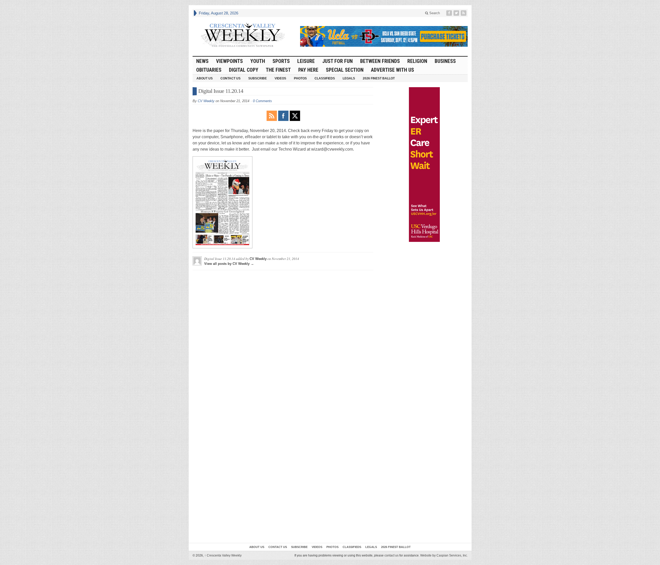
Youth (257, 61)
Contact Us (230, 78)
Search (434, 13)
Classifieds (325, 78)
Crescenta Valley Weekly (223, 555)
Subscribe (257, 78)
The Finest (278, 70)
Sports (281, 61)
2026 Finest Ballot (379, 78)
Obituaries (208, 70)
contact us (391, 555)
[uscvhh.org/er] (424, 164)
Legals (349, 78)
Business (445, 61)
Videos (280, 78)
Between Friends (380, 61)
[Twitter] (456, 13)
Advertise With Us (392, 70)
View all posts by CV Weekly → (229, 264)
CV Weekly (206, 101)
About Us (204, 78)
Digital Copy (243, 70)
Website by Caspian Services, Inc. (444, 555)
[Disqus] (283, 338)
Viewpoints (229, 61)
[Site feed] (464, 13)
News (202, 61)
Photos (300, 78)
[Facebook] (449, 13)
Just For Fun (337, 61)
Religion (417, 61)
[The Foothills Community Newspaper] (243, 35)
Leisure (306, 61)
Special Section (345, 70)
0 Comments (262, 101)
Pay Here (308, 70)
